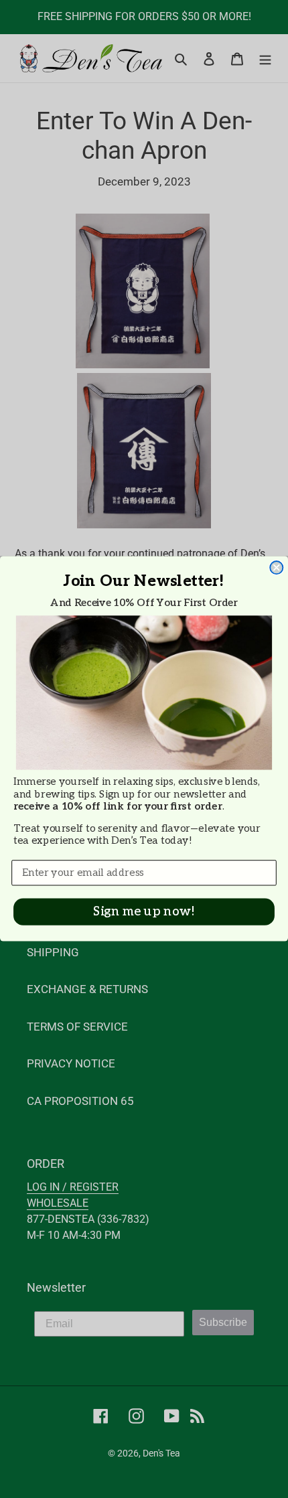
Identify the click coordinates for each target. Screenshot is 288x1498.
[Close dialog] (276, 568)
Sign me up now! (144, 912)
